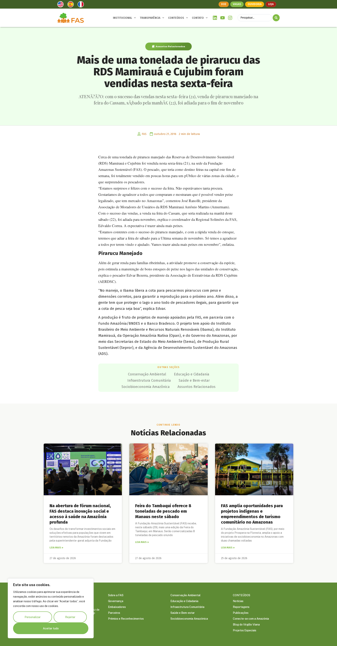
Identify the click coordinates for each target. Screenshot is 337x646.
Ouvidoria (255, 4)
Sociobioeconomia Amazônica (145, 387)
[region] (51, 608)
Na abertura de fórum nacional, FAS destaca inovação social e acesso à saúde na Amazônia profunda (80, 514)
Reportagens (241, 607)
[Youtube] (222, 18)
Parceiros (114, 612)
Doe (223, 4)
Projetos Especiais (244, 630)
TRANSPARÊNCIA (150, 18)
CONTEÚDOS (176, 18)
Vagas (237, 4)
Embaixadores (117, 607)
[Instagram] (230, 18)
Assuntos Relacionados (170, 46)
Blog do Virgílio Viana (246, 624)
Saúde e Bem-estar (194, 380)
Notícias (238, 601)
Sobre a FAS (115, 595)
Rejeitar (70, 617)
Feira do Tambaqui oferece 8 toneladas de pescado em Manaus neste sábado (163, 511)
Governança (115, 601)
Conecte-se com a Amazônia (251, 618)
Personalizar (33, 617)
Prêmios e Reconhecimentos (126, 618)
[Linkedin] (215, 18)
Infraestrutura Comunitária (149, 380)
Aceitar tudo (51, 628)
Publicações (240, 612)
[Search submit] (276, 17)
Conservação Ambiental (147, 374)
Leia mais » (56, 547)
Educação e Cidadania (191, 374)
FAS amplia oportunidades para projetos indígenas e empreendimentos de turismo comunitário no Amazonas (252, 514)
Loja (271, 4)
